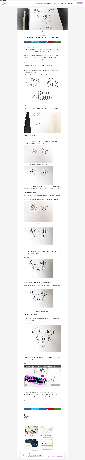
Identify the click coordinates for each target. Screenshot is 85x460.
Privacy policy (41, 456)
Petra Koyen (42, 32)
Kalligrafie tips (44, 34)
